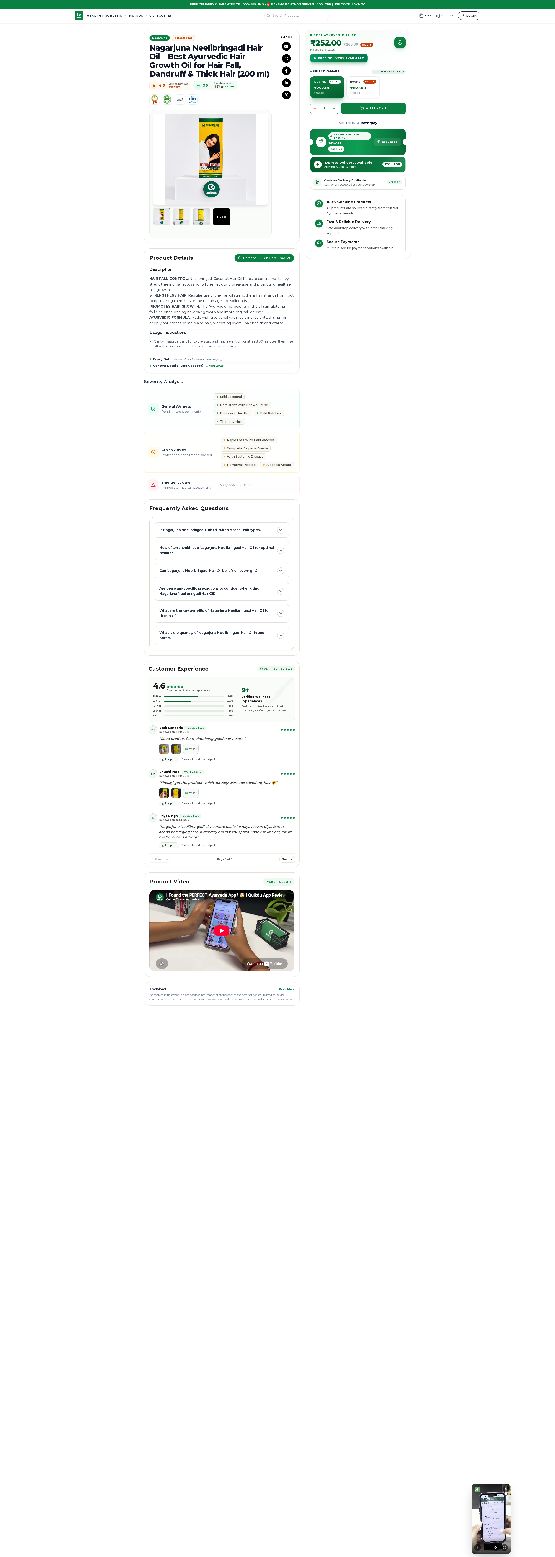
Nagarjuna (159, 37)
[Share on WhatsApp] (286, 58)
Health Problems (104, 16)
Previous (161, 859)
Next (285, 859)
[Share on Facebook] (286, 70)
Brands (135, 16)
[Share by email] (286, 46)
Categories (160, 16)
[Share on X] (286, 95)
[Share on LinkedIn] (286, 82)
